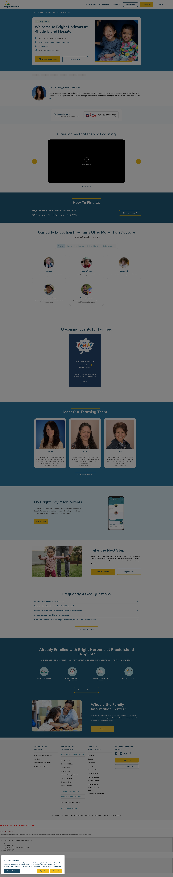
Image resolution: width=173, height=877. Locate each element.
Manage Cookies (12, 871)
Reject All (42, 871)
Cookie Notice (57, 866)
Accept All (56, 871)
